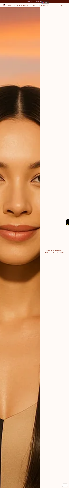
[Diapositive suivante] (67, 1)
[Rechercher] (59, 5)
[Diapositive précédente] (1, 1)
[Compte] (61, 5)
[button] (45, 2)
